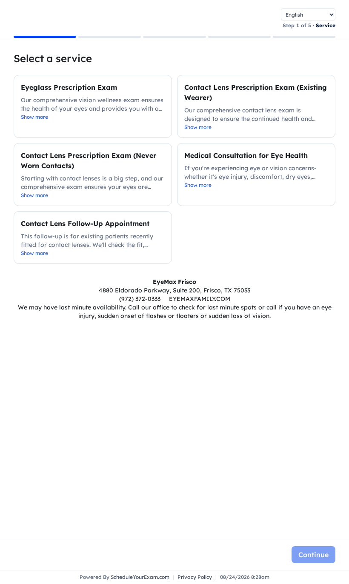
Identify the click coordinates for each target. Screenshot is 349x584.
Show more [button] (34, 117)
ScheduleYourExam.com (140, 577)
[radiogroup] (174, 169)
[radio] (93, 106)
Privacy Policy (194, 577)
